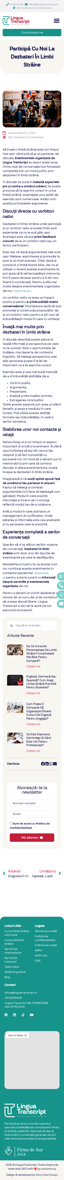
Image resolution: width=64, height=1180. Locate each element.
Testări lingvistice (15, 972)
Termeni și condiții (46, 931)
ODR (38, 961)
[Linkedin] (14, 1014)
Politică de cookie (46, 945)
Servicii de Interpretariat (13, 951)
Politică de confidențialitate (45, 938)
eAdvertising (48, 1168)
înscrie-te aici (22, 291)
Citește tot (33, 666)
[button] (57, 20)
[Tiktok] (23, 1014)
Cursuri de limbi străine (14, 942)
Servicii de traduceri (10, 960)
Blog (7, 977)
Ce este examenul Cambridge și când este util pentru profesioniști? (38, 739)
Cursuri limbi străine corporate (16, 933)
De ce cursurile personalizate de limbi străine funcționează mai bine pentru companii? (41, 653)
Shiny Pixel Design (47, 1174)
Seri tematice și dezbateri (26, 137)
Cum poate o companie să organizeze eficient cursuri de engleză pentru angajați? (38, 711)
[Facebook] (6, 1014)
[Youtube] (31, 1014)
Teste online (11, 967)
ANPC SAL (41, 956)
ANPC (38, 950)
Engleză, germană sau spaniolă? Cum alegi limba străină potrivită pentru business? (41, 682)
